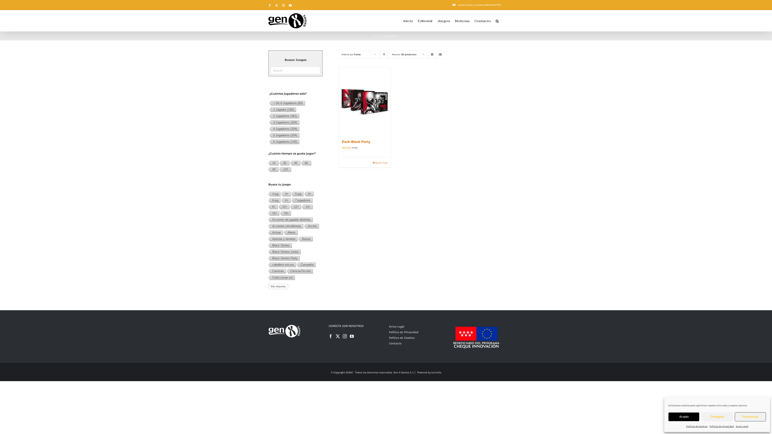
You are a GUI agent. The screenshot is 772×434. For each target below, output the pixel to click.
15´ (274, 163)
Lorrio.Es (436, 372)
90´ (274, 169)
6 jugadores (285, 141)
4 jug (275, 194)
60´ (307, 163)
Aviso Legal (742, 426)
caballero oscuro (283, 264)
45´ (296, 163)
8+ (274, 206)
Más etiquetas (278, 286)
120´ (286, 169)
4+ (286, 194)
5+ (309, 194)
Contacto (395, 343)
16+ (274, 213)
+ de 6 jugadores (288, 103)
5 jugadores (285, 135)
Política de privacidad (721, 426)
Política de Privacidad (403, 332)
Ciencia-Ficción (301, 271)
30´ (285, 163)
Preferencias (750, 416)
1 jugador (283, 109)
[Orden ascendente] (384, 54)
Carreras (278, 271)
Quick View (381, 162)
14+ (308, 206)
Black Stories (281, 245)
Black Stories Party (285, 258)
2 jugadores (285, 116)
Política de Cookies (696, 426)
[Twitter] (338, 336)
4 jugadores (285, 128)
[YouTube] (352, 336)
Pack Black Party (356, 142)
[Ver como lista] (440, 54)
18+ (286, 213)
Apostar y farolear (284, 239)
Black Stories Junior (285, 251)
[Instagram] (345, 336)
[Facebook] (331, 336)
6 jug (275, 200)
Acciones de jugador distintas (291, 219)
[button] (497, 20)
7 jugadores (302, 200)
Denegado (717, 416)
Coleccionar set (282, 277)
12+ (296, 206)
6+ (286, 200)
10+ (284, 206)
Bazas (306, 239)
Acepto (684, 416)
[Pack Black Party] (365, 101)
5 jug (298, 194)
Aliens (291, 232)
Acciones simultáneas (286, 226)
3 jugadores (285, 122)
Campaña (307, 264)
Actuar (276, 232)
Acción (312, 226)
